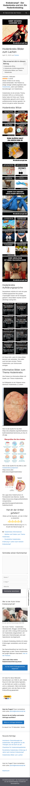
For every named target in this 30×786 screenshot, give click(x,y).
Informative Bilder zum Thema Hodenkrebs (13, 71)
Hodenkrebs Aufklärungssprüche (14, 68)
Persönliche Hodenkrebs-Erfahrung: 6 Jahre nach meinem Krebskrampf (12, 541)
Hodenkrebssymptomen (10, 468)
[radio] (9, 521)
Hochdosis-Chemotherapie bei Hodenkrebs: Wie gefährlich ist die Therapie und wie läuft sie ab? (13, 742)
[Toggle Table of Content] (24, 63)
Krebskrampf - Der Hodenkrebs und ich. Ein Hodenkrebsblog (15, 5)
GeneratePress (15, 783)
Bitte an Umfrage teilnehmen (13, 722)
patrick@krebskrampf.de (17, 711)
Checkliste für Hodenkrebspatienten (14, 747)
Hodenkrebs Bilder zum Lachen (12, 755)
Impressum (5, 770)
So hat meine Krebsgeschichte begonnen (15, 667)
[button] (26, 12)
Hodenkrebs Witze (9, 66)
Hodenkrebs (6, 87)
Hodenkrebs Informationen (13, 532)
